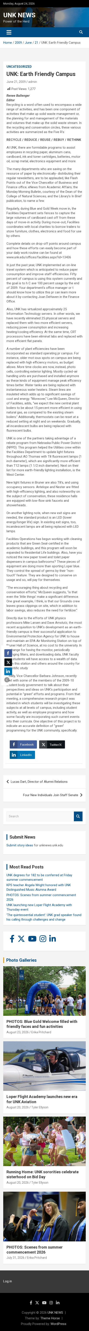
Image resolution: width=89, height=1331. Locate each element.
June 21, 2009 (16, 82)
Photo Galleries (21, 960)
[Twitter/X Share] (8, 662)
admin (32, 82)
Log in (7, 1281)
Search (78, 816)
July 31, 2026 (15, 1257)
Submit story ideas (19, 845)
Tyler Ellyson (39, 1107)
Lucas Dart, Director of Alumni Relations (39, 782)
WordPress (58, 1324)
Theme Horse (50, 1318)
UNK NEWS (19, 15)
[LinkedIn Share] (8, 671)
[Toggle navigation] (9, 32)
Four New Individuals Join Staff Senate (50, 795)
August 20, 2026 (17, 1107)
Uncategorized (19, 66)
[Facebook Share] (8, 653)
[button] (7, 679)
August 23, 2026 (17, 1032)
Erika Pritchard (41, 1032)
